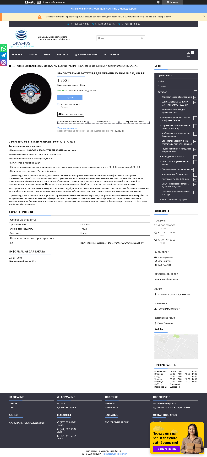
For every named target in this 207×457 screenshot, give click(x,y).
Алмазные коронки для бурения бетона (173, 111)
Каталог (33, 54)
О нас (47, 54)
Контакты (63, 54)
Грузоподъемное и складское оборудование (176, 150)
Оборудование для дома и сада (177, 169)
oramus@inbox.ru (166, 257)
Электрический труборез (174, 199)
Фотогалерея (111, 54)
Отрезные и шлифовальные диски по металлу (176, 126)
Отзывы (162, 86)
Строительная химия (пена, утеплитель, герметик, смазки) (177, 142)
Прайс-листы (165, 75)
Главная (17, 54)
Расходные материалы (173, 156)
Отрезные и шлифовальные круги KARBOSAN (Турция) (46, 66)
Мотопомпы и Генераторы (175, 174)
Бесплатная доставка (72, 114)
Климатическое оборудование (177, 97)
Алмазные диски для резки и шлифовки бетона (176, 119)
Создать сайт (49, 2)
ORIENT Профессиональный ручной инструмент (175, 185)
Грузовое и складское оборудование (171, 407)
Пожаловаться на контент (115, 454)
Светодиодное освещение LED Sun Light (177, 193)
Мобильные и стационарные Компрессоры (176, 134)
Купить (70, 97)
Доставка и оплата (86, 54)
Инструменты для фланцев (175, 179)
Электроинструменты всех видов (175, 162)
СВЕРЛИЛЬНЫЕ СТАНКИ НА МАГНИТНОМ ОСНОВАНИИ (175, 103)
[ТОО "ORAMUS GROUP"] (21, 38)
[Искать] (142, 38)
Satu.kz (117, 451)
